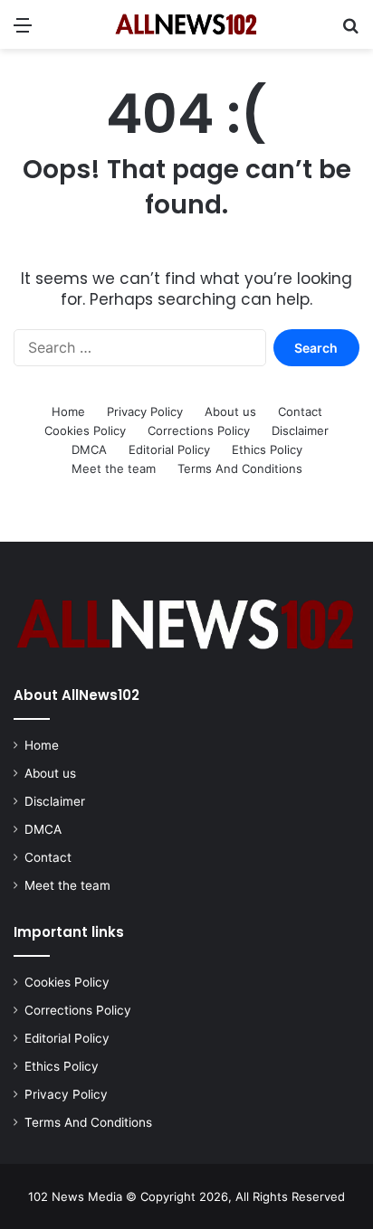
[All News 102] (186, 24)
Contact (300, 411)
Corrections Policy (199, 430)
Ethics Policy (267, 449)
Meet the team (114, 468)
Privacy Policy (145, 411)
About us (230, 411)
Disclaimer (300, 430)
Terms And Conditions (239, 468)
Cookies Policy (85, 430)
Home (68, 411)
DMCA (89, 449)
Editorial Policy (169, 449)
